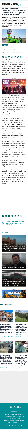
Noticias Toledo (6, 244)
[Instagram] (9, 425)
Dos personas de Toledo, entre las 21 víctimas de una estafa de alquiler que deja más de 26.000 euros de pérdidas (21, 360)
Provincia (5, 45)
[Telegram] (15, 425)
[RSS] (21, 425)
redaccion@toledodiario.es (17, 414)
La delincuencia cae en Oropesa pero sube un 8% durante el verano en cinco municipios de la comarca (6, 329)
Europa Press (14, 50)
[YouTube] (18, 425)
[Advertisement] (14, 201)
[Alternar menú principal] (26, 4)
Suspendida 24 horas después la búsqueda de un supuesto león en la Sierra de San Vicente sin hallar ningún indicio (6, 360)
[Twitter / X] (12, 425)
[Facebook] (6, 425)
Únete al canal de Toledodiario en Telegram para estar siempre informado (15, 223)
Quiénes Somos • (16, 422)
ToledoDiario (5, 50)
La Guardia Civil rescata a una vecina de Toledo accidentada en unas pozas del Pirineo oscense (21, 328)
